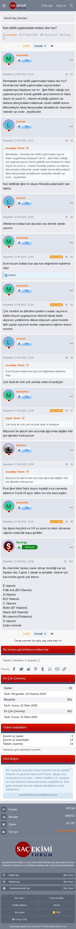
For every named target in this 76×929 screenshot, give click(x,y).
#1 (71, 74)
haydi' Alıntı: (13, 418)
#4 (71, 257)
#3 (71, 217)
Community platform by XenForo (38, 926)
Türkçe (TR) (20, 919)
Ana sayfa (19, 912)
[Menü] (4, 6)
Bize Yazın (20, 898)
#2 (71, 140)
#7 (71, 410)
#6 (71, 357)
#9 (71, 521)
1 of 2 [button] (26, 46)
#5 (71, 304)
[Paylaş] (66, 74)
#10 (71, 561)
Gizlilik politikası (19, 905)
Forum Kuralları (56, 898)
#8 (71, 464)
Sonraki (39, 46)
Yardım (56, 905)
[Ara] (71, 5)
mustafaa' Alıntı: (15, 148)
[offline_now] (9, 65)
